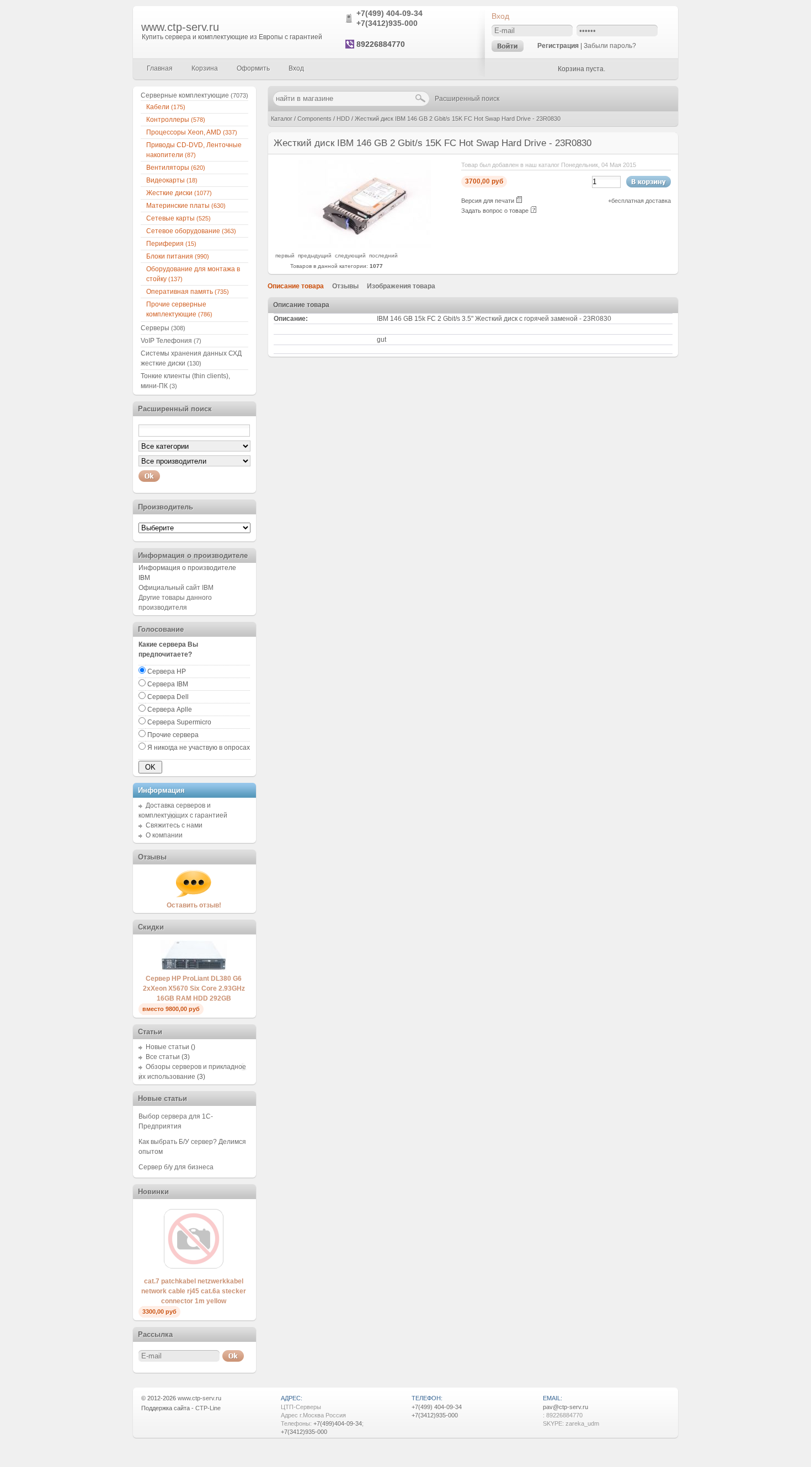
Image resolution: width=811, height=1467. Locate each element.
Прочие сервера (173, 735)
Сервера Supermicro (179, 722)
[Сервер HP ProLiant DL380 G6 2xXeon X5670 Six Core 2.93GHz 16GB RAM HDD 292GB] (194, 968)
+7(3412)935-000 (387, 23)
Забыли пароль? (610, 46)
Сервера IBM (167, 684)
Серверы (163, 328)
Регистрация (558, 46)
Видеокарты (172, 180)
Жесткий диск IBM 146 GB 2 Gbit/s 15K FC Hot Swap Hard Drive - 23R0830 (458, 118)
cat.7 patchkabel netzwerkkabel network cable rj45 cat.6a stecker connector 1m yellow (193, 1291)
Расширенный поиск (467, 99)
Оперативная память (187, 291)
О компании (164, 835)
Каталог (281, 118)
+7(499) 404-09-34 (389, 13)
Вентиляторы (175, 167)
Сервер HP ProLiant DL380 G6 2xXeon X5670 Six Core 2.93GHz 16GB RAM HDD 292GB (194, 988)
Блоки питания (177, 256)
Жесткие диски (179, 193)
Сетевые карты (178, 218)
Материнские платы (186, 205)
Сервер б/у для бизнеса (176, 1167)
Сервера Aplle (169, 709)
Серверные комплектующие (194, 95)
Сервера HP (166, 671)
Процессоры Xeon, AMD (191, 132)
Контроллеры (175, 119)
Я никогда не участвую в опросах (198, 747)
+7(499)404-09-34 (337, 1423)
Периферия (171, 244)
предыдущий (315, 255)
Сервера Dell (168, 697)
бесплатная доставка (641, 200)
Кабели (165, 107)
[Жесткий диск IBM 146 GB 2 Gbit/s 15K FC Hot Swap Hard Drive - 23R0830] (364, 245)
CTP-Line (208, 1408)
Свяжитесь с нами (174, 825)
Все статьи (163, 1057)
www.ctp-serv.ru (180, 27)
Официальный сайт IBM (176, 588)
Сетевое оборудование (191, 231)
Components (314, 118)
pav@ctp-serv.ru (565, 1407)
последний (383, 255)
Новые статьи (167, 1047)
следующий (350, 255)
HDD (343, 118)
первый (285, 255)
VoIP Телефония (171, 341)
